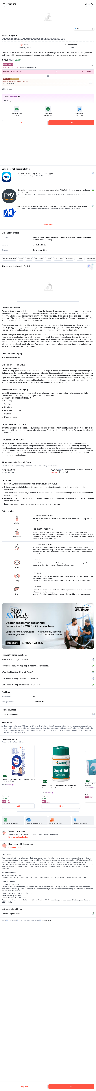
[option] (9, 259)
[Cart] (91, 4)
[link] (12, 4)
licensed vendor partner (12, 886)
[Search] (86, 4)
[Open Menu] (4, 4)
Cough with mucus (12, 357)
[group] (48, 16)
